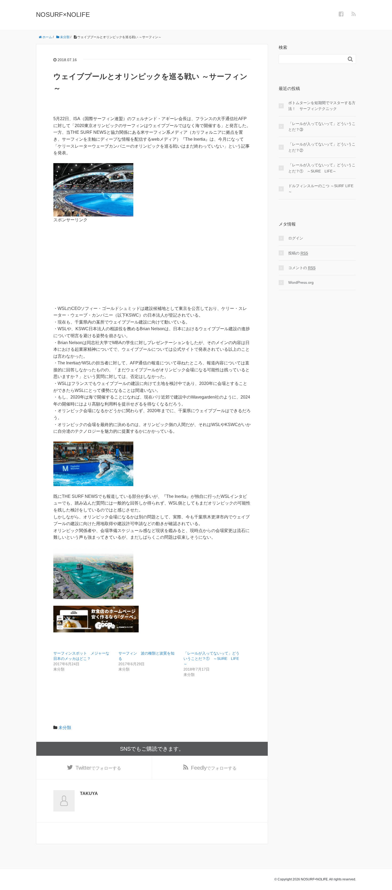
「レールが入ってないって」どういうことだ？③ (321, 126)
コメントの (301, 268)
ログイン (295, 238)
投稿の (298, 253)
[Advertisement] (152, 260)
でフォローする (98, 768)
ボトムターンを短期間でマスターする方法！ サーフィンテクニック (321, 106)
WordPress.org (301, 282)
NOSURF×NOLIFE (63, 14)
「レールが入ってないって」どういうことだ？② (321, 147)
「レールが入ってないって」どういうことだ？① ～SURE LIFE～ (211, 658)
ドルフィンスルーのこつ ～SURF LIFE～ (320, 189)
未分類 (64, 727)
